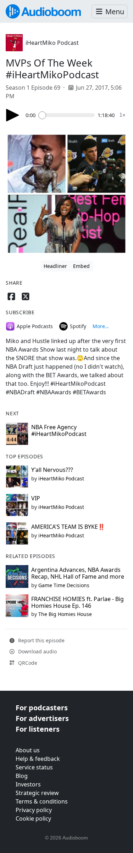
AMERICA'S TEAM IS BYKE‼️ (68, 527)
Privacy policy (34, 810)
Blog (22, 776)
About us (28, 750)
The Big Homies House (65, 614)
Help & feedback (38, 759)
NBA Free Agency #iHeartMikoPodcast (59, 430)
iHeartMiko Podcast (52, 43)
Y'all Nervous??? (52, 470)
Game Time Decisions (63, 585)
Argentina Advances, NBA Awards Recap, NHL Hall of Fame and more (77, 573)
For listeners (38, 729)
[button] (109, 12)
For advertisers (42, 718)
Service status (34, 767)
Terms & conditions (42, 801)
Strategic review (37, 793)
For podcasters (42, 707)
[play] (13, 115)
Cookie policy (33, 818)
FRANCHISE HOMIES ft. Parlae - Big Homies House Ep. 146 (77, 602)
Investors (28, 784)
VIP (35, 498)
